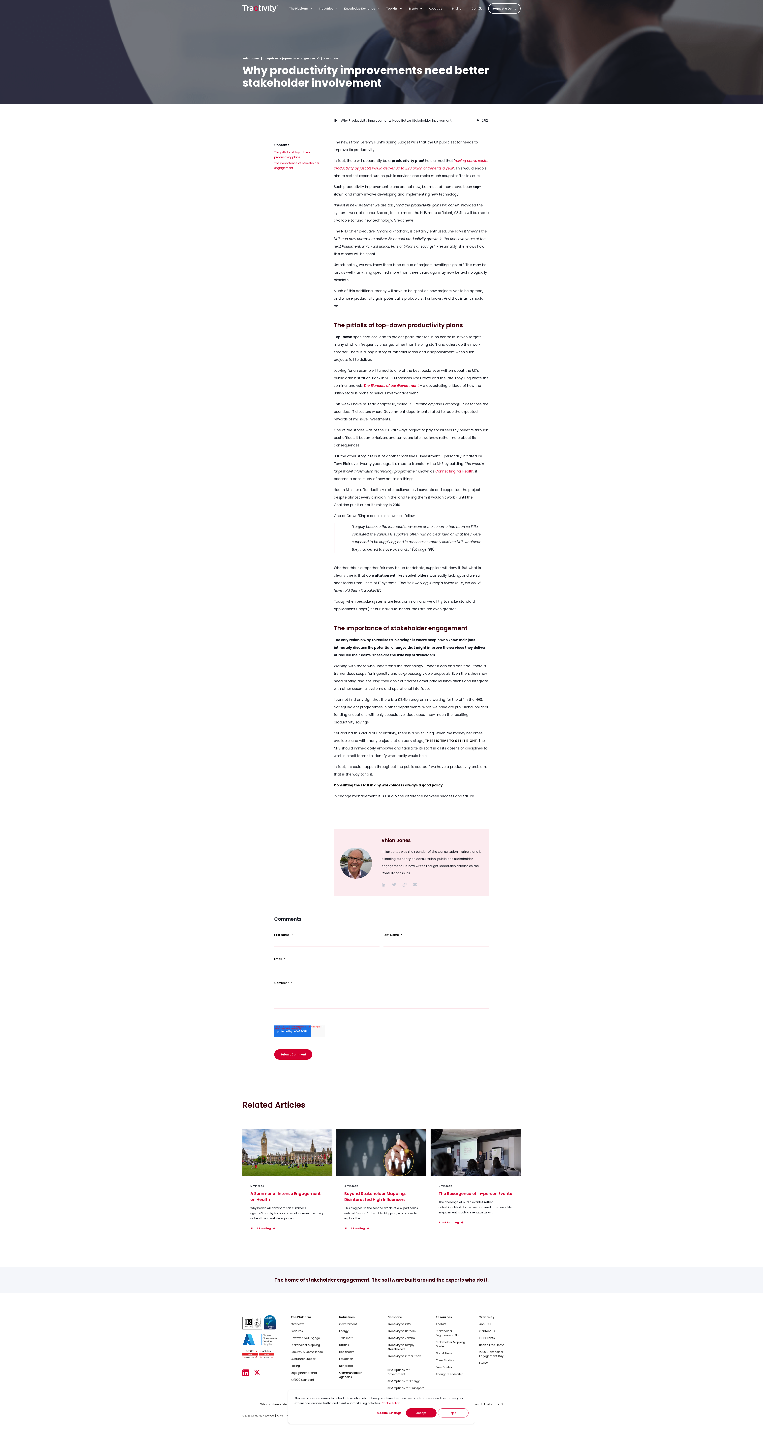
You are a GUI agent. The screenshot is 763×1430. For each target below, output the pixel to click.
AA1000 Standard (302, 1380)
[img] (477, 120)
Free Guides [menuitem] (444, 1367)
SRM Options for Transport (405, 1388)
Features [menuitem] (297, 1331)
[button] (336, 121)
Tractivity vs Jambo (401, 1338)
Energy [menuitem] (344, 1331)
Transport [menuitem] (346, 1338)
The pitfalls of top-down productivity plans (292, 154)
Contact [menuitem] (478, 9)
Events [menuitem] (413, 9)
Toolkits (441, 1324)
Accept (421, 1413)
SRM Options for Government (398, 1372)
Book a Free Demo (491, 1345)
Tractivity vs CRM (399, 1324)
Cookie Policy (391, 1403)
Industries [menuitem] (326, 9)
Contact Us (487, 1331)
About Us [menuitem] (435, 9)
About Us (485, 1324)
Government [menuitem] (348, 1324)
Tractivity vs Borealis (401, 1331)
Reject (453, 1413)
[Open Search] (480, 8)
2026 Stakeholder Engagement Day (491, 1354)
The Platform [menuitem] (298, 9)
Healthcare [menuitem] (346, 1352)
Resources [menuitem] (444, 1317)
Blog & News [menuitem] (444, 1353)
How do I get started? (488, 1404)
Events (483, 1363)
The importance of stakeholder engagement (296, 165)
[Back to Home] (260, 8)
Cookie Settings (389, 1413)
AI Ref (280, 1415)
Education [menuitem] (346, 1359)
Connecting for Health (454, 471)
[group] (411, 121)
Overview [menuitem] (297, 1324)
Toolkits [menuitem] (392, 9)
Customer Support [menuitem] (304, 1359)
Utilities (344, 1345)
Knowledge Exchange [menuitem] (359, 9)
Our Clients (487, 1338)
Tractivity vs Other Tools (404, 1356)
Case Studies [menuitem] (445, 1360)
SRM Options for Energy (403, 1381)
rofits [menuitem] (349, 1366)
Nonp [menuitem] (342, 1366)
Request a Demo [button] (504, 8)
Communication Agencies (350, 1375)
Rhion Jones (250, 58)
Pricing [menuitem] (457, 9)
